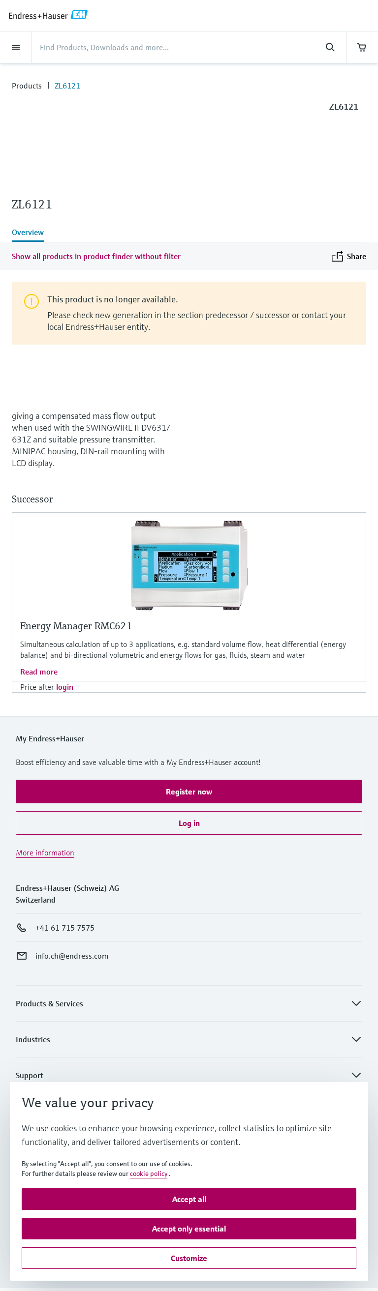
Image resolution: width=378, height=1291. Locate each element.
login (64, 687)
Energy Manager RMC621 (76, 626)
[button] (189, 791)
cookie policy (148, 1173)
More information (45, 852)
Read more (39, 671)
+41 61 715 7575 (64, 928)
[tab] (189, 233)
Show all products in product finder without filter (96, 256)
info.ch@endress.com (71, 956)
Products (27, 85)
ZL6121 (67, 85)
